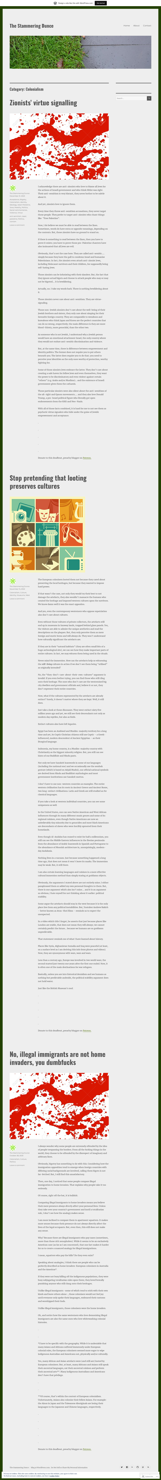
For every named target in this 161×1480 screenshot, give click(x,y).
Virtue (20, 213)
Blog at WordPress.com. (40, 1468)
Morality (17, 207)
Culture (23, 592)
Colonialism (14, 202)
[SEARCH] (149, 98)
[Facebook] (127, 1467)
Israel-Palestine (24, 205)
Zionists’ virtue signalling (43, 102)
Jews (12, 207)
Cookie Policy (54, 1476)
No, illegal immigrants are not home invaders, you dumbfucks (57, 1058)
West (28, 595)
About (136, 25)
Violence (13, 213)
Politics (25, 207)
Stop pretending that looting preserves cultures (48, 482)
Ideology (13, 205)
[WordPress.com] (143, 1467)
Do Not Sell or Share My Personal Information (69, 1468)
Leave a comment (17, 225)
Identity (23, 202)
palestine (13, 219)
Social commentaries (18, 210)
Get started (101, 3)
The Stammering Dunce (31, 25)
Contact (147, 25)
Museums (21, 595)
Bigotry (23, 199)
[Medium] (148, 1467)
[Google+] (132, 1467)
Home (127, 25)
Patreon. (87, 458)
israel (24, 216)
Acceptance (14, 199)
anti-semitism (15, 216)
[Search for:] (131, 98)
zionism (13, 221)
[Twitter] (122, 1467)
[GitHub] (137, 1467)
